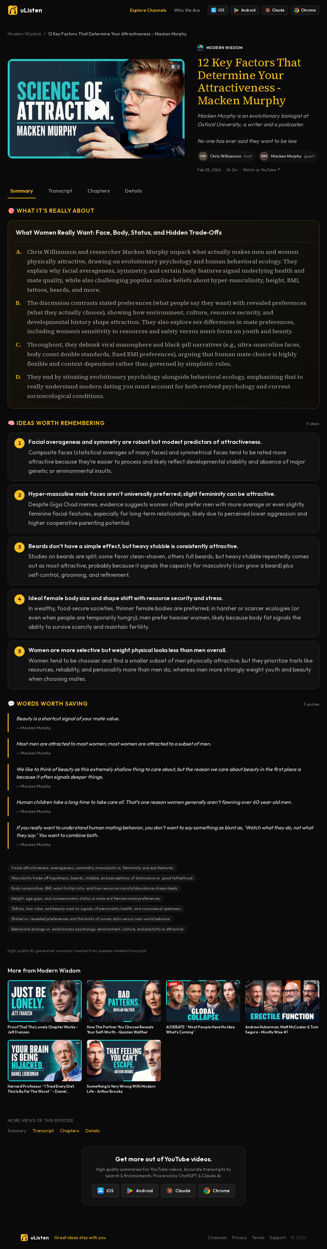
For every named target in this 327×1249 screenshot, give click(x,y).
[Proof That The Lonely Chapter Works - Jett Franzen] (45, 1007)
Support (278, 1237)
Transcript (60, 190)
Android (248, 10)
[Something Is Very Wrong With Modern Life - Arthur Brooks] (124, 1067)
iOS (221, 10)
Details (133, 190)
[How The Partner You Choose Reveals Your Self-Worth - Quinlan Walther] (124, 1007)
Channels (217, 1237)
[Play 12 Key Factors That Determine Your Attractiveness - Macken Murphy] (96, 108)
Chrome (308, 10)
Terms (258, 1237)
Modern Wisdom (24, 34)
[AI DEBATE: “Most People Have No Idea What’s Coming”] (203, 1007)
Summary (21, 190)
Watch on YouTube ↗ (261, 169)
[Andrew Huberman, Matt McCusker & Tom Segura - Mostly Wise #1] (282, 1007)
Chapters (98, 190)
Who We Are (187, 10)
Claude (278, 10)
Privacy (239, 1237)
